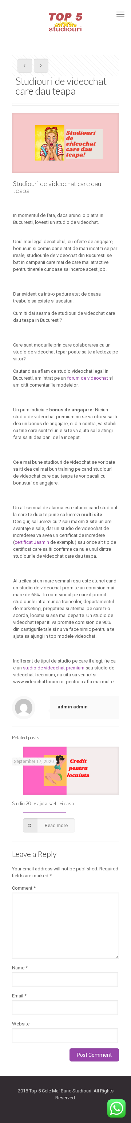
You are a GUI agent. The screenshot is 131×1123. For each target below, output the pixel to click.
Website (20, 1024)
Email (19, 996)
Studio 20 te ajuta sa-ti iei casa (43, 803)
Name (20, 967)
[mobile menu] (121, 14)
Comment (24, 888)
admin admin (72, 706)
